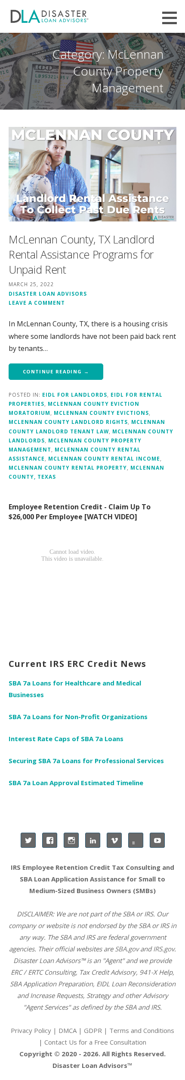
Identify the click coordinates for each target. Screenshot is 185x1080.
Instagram (71, 840)
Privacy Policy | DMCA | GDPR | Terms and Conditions (92, 1030)
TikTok (135, 840)
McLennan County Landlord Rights (68, 421)
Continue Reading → (56, 371)
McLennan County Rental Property (68, 467)
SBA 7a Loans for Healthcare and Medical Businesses (75, 689)
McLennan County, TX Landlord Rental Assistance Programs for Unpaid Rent (81, 254)
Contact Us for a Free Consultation (95, 1042)
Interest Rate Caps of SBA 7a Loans (66, 738)
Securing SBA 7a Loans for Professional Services (86, 760)
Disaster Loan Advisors (48, 293)
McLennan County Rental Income (104, 458)
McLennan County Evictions (101, 412)
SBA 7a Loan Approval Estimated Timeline (76, 782)
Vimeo (114, 840)
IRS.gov (163, 948)
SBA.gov (127, 948)
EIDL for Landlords (74, 394)
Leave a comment (37, 302)
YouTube (157, 840)
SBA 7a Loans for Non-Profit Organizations (78, 716)
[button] (172, 17)
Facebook (49, 840)
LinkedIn (92, 840)
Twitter (28, 840)
